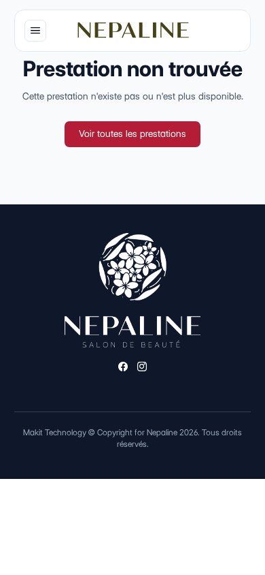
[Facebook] (123, 367)
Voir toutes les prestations (132, 133)
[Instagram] (142, 367)
